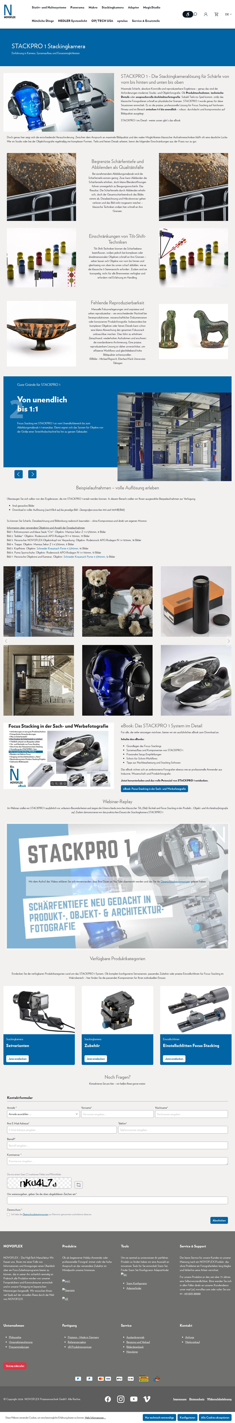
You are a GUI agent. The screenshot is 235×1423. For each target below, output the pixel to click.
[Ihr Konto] (205, 14)
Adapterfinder (133, 1288)
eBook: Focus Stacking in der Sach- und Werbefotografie (154, 789)
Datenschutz (196, 1399)
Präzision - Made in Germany (83, 1337)
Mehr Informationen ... (95, 1417)
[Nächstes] (228, 641)
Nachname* (161, 1108)
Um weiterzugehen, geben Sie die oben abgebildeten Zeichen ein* (42, 1194)
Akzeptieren (118, 890)
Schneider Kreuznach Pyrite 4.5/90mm (57, 548)
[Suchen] (196, 14)
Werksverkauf (192, 1342)
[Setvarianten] (39, 1010)
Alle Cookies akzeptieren (215, 1417)
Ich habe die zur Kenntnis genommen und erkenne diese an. (51, 1214)
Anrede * (12, 1108)
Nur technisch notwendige (159, 1417)
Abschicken (219, 1220)
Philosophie (15, 1337)
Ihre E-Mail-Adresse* (18, 1123)
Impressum (179, 1399)
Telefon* (122, 1123)
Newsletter (132, 1352)
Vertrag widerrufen (15, 1366)
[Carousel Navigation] (25, 474)
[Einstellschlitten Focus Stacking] (196, 1010)
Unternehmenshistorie (21, 1342)
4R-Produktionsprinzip (80, 1347)
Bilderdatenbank (135, 1347)
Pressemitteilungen (19, 1347)
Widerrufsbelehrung (219, 1399)
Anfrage (189, 1337)
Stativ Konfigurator (136, 1283)
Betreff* (11, 1139)
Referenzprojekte (77, 1342)
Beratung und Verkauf (138, 1342)
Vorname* (86, 1108)
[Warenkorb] (216, 14)
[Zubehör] (117, 1010)
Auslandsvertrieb (135, 1337)
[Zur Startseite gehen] (9, 12)
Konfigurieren (187, 1417)
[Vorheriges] (6, 641)
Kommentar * (14, 1155)
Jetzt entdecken (17, 1059)
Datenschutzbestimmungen (175, 881)
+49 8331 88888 (192, 1293)
